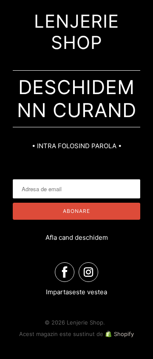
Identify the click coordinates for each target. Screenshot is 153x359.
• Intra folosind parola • (77, 146)
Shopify (124, 333)
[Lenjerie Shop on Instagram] (88, 272)
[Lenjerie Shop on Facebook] (64, 272)
